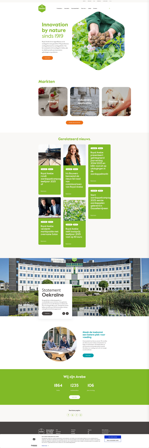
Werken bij (99, 1)
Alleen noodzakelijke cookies (113, 440)
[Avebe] (42, 8)
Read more (43, 191)
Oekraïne (47, 313)
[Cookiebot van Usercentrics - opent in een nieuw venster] (34, 446)
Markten (73, 431)
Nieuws (84, 1)
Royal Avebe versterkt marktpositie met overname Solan (49, 230)
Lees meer (47, 58)
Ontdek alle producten (74, 122)
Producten (59, 8)
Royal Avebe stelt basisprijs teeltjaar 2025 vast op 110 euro (74, 233)
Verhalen (89, 1)
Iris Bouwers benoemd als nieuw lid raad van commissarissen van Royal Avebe (74, 180)
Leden (89, 8)
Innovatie (66, 8)
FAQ (94, 1)
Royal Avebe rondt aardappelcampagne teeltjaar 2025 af (49, 179)
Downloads (58, 431)
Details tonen (44, 445)
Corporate (44, 169)
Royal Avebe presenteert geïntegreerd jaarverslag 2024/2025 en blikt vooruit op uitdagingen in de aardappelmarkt (99, 163)
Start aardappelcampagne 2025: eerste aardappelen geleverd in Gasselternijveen (99, 202)
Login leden (105, 1)
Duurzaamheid (75, 8)
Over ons (83, 8)
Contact (95, 8)
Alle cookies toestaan (112, 436)
